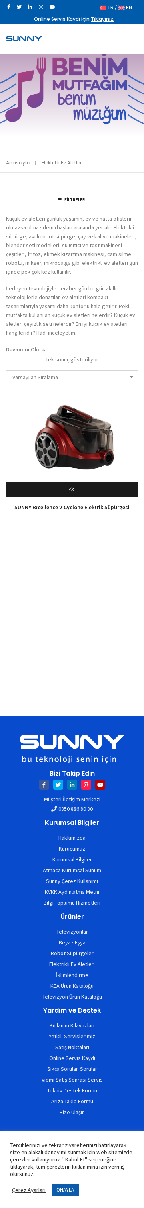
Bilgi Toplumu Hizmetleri (72, 902)
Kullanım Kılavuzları (72, 1025)
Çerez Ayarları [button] (29, 1190)
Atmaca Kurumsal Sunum (72, 870)
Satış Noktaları (72, 1047)
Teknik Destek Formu (72, 1090)
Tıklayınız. (102, 19)
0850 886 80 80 (75, 808)
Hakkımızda (72, 837)
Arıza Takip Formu (72, 1101)
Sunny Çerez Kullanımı (72, 881)
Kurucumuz (72, 848)
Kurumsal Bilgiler (72, 859)
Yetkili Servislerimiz (72, 1036)
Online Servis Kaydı (72, 1058)
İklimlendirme (72, 975)
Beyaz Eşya (72, 942)
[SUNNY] (24, 37)
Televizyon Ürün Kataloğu (72, 996)
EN (128, 7)
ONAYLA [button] (65, 1189)
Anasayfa (18, 162)
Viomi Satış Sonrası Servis (72, 1079)
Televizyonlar (72, 931)
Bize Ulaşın (72, 1112)
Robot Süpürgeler (72, 953)
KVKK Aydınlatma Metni (72, 891)
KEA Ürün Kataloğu (72, 985)
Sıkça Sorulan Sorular (72, 1068)
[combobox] (72, 377)
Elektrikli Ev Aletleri (72, 964)
